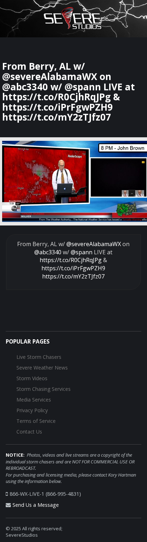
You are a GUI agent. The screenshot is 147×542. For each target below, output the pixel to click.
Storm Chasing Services (43, 389)
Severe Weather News (42, 367)
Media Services (33, 399)
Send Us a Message (35, 504)
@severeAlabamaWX (93, 244)
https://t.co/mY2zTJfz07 (73, 276)
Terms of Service (36, 421)
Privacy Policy (32, 410)
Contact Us (29, 431)
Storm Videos (31, 378)
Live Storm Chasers (38, 357)
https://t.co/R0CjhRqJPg (71, 260)
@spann (81, 252)
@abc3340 (47, 252)
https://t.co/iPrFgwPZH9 (73, 268)
